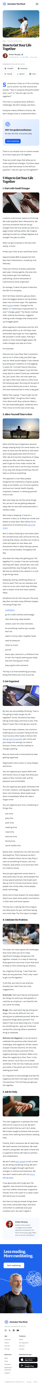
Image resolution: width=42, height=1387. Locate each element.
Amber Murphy (14, 54)
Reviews (22, 1346)
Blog (4, 41)
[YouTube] (18, 1330)
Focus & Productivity (15, 41)
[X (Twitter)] (10, 1330)
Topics (6, 1343)
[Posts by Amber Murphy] (5, 55)
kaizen (10, 305)
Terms (36, 1382)
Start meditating (13, 141)
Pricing (6, 1349)
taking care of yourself (12, 739)
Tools (6, 1361)
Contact (21, 1349)
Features (7, 1339)
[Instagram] (5, 1330)
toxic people (20, 1161)
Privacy (29, 1382)
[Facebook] (14, 1330)
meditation (10, 610)
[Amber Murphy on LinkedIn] (22, 54)
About (21, 1339)
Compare (7, 1364)
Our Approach (23, 1343)
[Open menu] (37, 4)
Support (7, 1373)
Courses (7, 1346)
